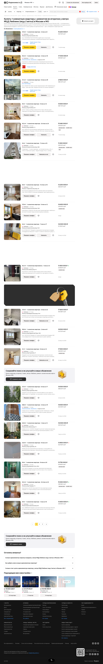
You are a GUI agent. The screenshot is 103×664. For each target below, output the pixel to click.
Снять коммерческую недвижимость (71, 633)
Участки (83, 614)
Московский (65, 607)
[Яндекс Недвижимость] (13, 3)
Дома (82, 605)
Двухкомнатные (8, 624)
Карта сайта (74, 643)
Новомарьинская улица (32, 313)
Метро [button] (83, 11)
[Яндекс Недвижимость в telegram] (98, 643)
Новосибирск (46, 609)
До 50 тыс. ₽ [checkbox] (20, 297)
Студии (6, 631)
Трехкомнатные (8, 633)
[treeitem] (8, 7)
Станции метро (27, 631)
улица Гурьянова (30, 352)
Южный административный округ (31, 607)
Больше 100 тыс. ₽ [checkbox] (12, 302)
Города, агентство (31, 66)
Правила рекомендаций (57, 643)
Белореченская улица (31, 147)
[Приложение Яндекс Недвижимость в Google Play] (92, 654)
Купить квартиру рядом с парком (70, 627)
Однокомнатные (8, 629)
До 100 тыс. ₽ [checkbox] (41, 297)
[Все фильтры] (5, 11)
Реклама (17, 643)
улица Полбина (30, 107)
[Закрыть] (98, 11)
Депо (5, 607)
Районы (25, 629)
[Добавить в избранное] (53, 47)
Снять (44, 624)
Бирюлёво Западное (28, 614)
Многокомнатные (8, 627)
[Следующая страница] (46, 524)
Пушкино (64, 614)
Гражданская (7, 611)
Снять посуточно (47, 627)
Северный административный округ (32, 605)
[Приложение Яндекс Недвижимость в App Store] (90, 654)
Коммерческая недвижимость (88, 607)
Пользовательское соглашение (42, 643)
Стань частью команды (26, 643)
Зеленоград (64, 605)
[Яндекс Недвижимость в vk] (93, 643)
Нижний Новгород (47, 616)
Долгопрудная (7, 609)
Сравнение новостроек (29, 627)
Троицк (63, 611)
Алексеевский (26, 609)
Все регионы (26, 633)
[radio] (39, 524)
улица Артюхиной (30, 35)
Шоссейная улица (30, 269)
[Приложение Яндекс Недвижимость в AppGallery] (95, 654)
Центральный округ (28, 616)
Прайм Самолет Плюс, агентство (35, 43)
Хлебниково (7, 614)
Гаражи (83, 609)
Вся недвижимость (8, 643)
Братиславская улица (31, 505)
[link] (96, 2)
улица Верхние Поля (31, 466)
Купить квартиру (66, 624)
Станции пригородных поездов (30, 624)
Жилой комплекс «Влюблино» (29, 59)
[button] (63, 2)
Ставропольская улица (31, 188)
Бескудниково (7, 605)
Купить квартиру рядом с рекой (69, 629)
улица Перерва (30, 127)
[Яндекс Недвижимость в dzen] (95, 643)
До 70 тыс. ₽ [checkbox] (30, 297)
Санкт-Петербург (47, 607)
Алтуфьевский (26, 611)
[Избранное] (59, 2)
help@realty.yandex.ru (34, 653)
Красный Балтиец (8, 616)
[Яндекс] (96, 661)
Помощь (67, 643)
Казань (44, 614)
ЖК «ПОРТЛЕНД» (26, 83)
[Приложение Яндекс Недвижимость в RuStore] (98, 654)
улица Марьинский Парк (32, 333)
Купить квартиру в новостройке (69, 631)
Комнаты (83, 611)
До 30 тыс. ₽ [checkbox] (10, 297)
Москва (24, 35)
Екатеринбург (46, 611)
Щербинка (64, 616)
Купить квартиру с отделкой (69, 635)
